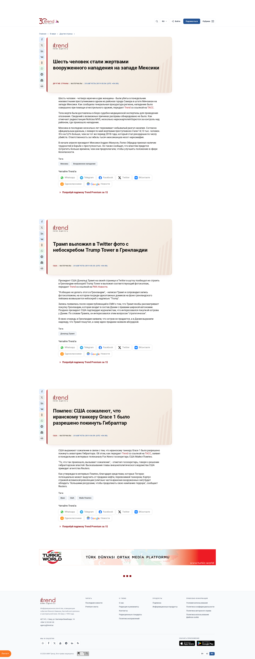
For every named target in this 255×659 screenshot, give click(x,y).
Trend (127, 107)
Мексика (64, 164)
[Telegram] (66, 643)
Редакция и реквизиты (129, 607)
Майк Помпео (85, 498)
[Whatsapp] (42, 643)
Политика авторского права (198, 611)
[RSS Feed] (77, 643)
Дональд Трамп (67, 334)
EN (202, 654)
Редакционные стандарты (130, 615)
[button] (41, 39)
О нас (121, 603)
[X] (54, 643)
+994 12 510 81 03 (47, 622)
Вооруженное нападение (84, 164)
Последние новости (93, 603)
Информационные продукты (165, 607)
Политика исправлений (129, 618)
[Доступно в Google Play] (206, 643)
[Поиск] (157, 21)
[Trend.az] (49, 21)
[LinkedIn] (72, 643)
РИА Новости (100, 286)
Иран (62, 498)
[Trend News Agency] (47, 601)
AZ (207, 654)
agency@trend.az (46, 625)
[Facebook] (48, 643)
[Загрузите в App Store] (187, 643)
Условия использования (197, 603)
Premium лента (91, 607)
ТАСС (150, 107)
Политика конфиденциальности (200, 607)
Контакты (123, 611)
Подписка (157, 603)
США (72, 498)
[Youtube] (60, 643)
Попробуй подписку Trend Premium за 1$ (85, 192)
